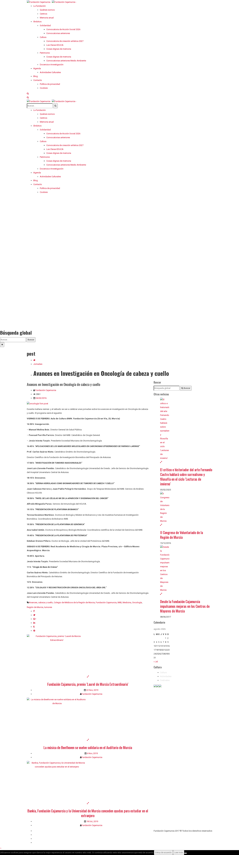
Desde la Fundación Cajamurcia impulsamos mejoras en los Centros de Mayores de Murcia (185, 606)
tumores (48, 607)
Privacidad (38, 838)
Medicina (127, 602)
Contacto (37, 835)
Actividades (165, 676)
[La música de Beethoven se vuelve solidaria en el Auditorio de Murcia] (88, 718)
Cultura (163, 672)
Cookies (37, 842)
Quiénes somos (40, 831)
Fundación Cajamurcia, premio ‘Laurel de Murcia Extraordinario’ (87, 684)
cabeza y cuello (45, 602)
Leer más (178, 852)
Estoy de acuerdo (163, 852)
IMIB (120, 602)
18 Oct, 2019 (92, 821)
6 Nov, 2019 (92, 753)
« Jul (156, 661)
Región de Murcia (35, 607)
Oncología (137, 602)
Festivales (165, 680)
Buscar (31, 339)
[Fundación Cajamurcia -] (51, 2)
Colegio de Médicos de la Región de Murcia (74, 602)
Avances (33, 602)
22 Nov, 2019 (92, 690)
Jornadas (37, 364)
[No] (185, 853)
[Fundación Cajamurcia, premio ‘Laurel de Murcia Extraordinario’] (88, 654)
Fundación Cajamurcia (45, 390)
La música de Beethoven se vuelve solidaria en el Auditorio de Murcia (88, 747)
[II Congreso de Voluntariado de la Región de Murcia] (186, 507)
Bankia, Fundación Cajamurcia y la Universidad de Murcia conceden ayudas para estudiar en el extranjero (87, 813)
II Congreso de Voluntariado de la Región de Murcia (181, 535)
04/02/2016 (40, 398)
